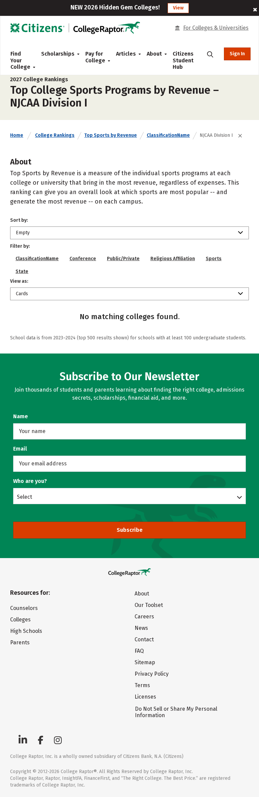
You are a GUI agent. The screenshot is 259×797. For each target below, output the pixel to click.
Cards (22, 294)
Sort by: (19, 220)
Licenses (145, 697)
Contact (144, 639)
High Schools (26, 631)
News (141, 628)
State (22, 271)
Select (24, 497)
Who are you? (30, 481)
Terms (142, 685)
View (178, 8)
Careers (144, 616)
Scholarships (58, 54)
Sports (214, 259)
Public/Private (123, 259)
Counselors (24, 608)
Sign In (237, 54)
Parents (20, 642)
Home (16, 135)
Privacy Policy (152, 674)
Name (20, 416)
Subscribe (130, 530)
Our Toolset (149, 605)
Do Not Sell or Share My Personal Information (176, 712)
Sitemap (145, 662)
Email (20, 449)
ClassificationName (168, 135)
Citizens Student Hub (183, 60)
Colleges (20, 619)
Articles (126, 54)
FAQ (139, 651)
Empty (23, 233)
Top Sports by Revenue (110, 135)
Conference (82, 259)
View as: (19, 281)
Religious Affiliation (172, 259)
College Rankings (55, 135)
